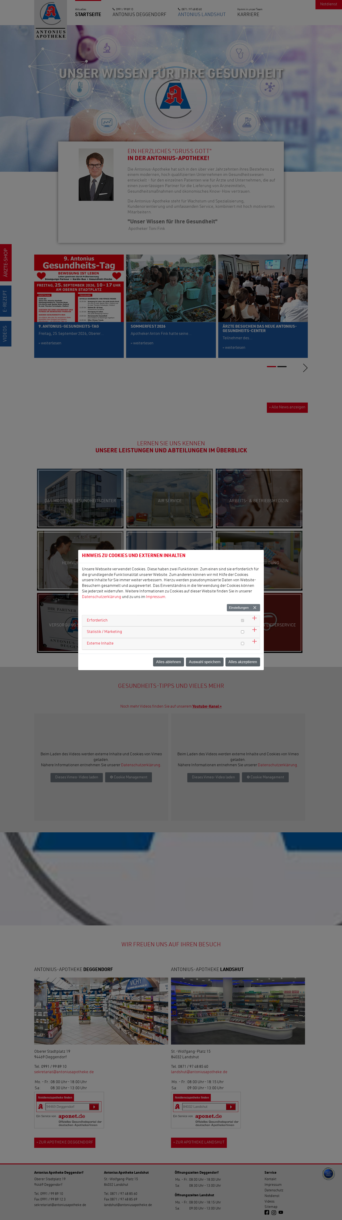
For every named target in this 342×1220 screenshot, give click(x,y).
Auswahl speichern (205, 662)
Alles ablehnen (168, 662)
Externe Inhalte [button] (100, 644)
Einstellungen (239, 607)
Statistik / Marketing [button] (104, 632)
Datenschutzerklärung (101, 597)
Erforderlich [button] (97, 621)
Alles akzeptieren (242, 662)
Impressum (155, 597)
